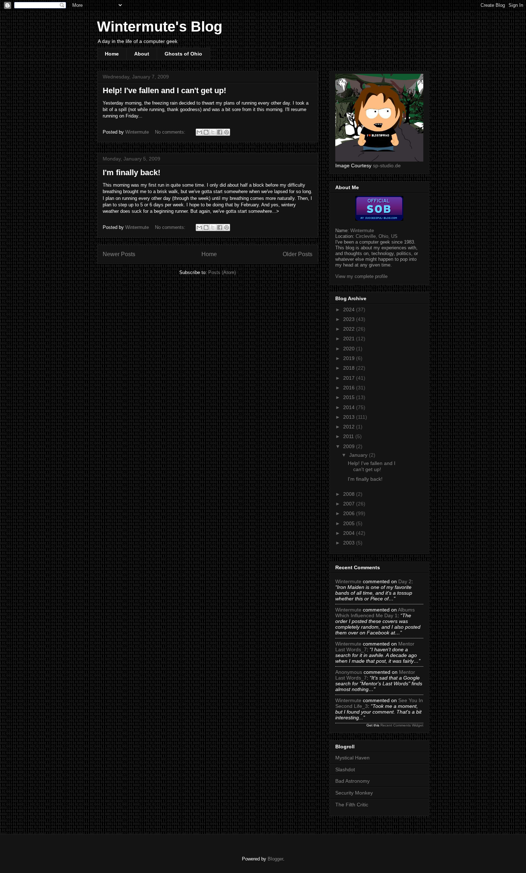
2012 (349, 427)
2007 (349, 504)
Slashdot (345, 769)
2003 (349, 543)
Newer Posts (119, 254)
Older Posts (297, 254)
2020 (349, 348)
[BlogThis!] (206, 132)
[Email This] (199, 132)
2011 (349, 436)
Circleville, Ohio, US (377, 236)
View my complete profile (361, 276)
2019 (349, 358)
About (141, 54)
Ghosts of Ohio (183, 54)
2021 (349, 338)
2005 (349, 523)
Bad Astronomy (352, 781)
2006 (349, 513)
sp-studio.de (387, 165)
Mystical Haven (352, 758)
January (359, 455)
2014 (349, 407)
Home (112, 54)
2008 (349, 494)
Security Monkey (354, 793)
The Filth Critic (351, 804)
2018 (349, 368)
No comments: (171, 132)
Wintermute (362, 230)
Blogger (275, 859)
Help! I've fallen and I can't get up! (164, 90)
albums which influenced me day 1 (375, 612)
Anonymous (348, 672)
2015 (349, 397)
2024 (349, 309)
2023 (349, 319)
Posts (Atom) (222, 272)
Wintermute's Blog (159, 26)
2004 (349, 533)
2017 (349, 378)
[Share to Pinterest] (226, 132)
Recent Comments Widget (401, 725)
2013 (349, 417)
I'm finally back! (131, 172)
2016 (349, 387)
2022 (349, 329)
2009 (349, 446)
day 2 (404, 581)
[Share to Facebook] (219, 132)
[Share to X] (212, 132)
